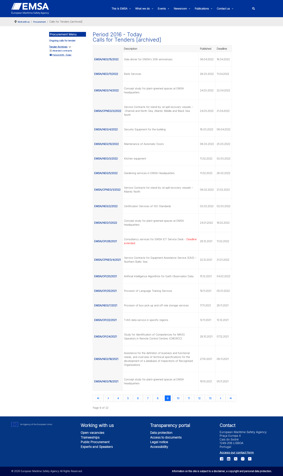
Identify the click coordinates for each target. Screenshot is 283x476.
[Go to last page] (230, 398)
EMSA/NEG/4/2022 (106, 129)
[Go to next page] (220, 398)
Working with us (97, 425)
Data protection (161, 433)
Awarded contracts (62, 50)
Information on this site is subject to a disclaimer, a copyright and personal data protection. (222, 471)
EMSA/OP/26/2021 (105, 241)
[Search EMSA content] (253, 8)
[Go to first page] (98, 398)
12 (199, 398)
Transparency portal (170, 425)
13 (210, 398)
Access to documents (166, 437)
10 (178, 398)
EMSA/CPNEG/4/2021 (107, 259)
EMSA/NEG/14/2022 (106, 90)
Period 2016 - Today (61, 55)
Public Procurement (95, 442)
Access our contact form (237, 452)
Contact (228, 425)
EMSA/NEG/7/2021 (105, 305)
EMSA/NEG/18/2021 (106, 381)
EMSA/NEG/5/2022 (106, 173)
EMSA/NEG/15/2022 (106, 59)
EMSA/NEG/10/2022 (106, 144)
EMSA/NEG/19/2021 (106, 359)
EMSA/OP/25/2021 (105, 290)
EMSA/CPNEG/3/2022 (107, 110)
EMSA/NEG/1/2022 (105, 222)
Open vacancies (92, 433)
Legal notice (159, 442)
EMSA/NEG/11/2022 (106, 73)
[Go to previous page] (108, 398)
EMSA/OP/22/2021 (105, 320)
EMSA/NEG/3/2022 (106, 158)
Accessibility (159, 447)
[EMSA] (30, 8)
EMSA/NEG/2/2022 (106, 206)
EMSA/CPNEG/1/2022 (107, 189)
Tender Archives (58, 46)
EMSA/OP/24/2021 (105, 336)
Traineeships (90, 437)
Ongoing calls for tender (62, 40)
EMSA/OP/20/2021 (105, 276)
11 (189, 398)
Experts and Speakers (97, 447)
